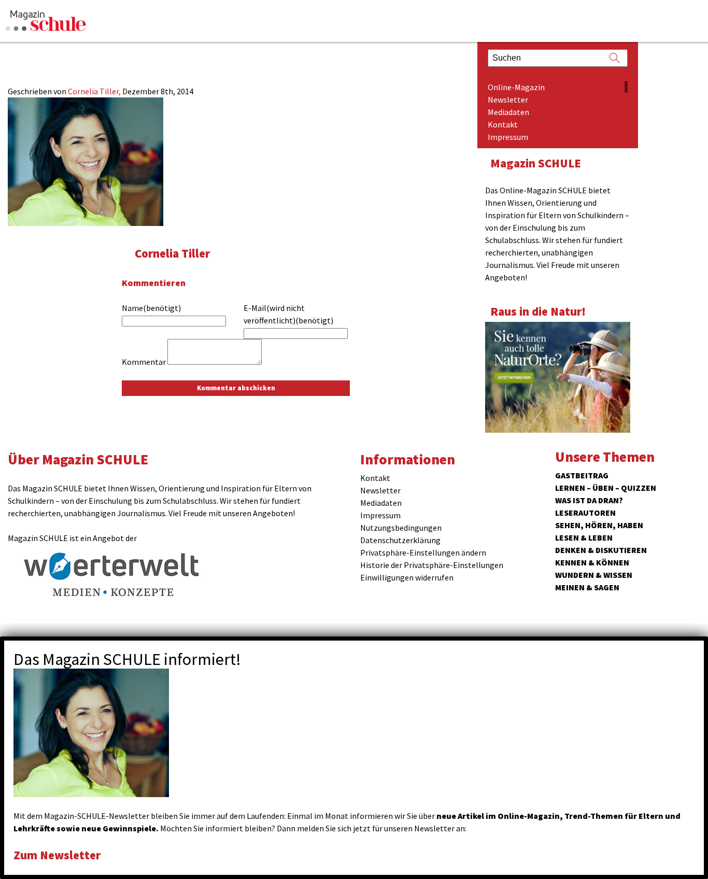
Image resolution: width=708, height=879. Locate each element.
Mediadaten (508, 112)
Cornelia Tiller (172, 253)
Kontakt (503, 124)
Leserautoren (585, 512)
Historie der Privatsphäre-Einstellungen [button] (431, 565)
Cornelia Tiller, (95, 91)
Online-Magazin (516, 87)
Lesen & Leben (584, 537)
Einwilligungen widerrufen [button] (407, 577)
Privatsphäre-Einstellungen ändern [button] (423, 552)
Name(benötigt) (151, 308)
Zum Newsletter (57, 854)
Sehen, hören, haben (599, 525)
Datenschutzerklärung (400, 540)
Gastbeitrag (581, 475)
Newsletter (508, 99)
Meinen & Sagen (587, 587)
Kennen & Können (592, 562)
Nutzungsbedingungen (401, 527)
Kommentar (144, 362)
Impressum (508, 137)
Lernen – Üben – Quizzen (605, 488)
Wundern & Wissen (593, 575)
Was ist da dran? (589, 500)
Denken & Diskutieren (601, 550)
